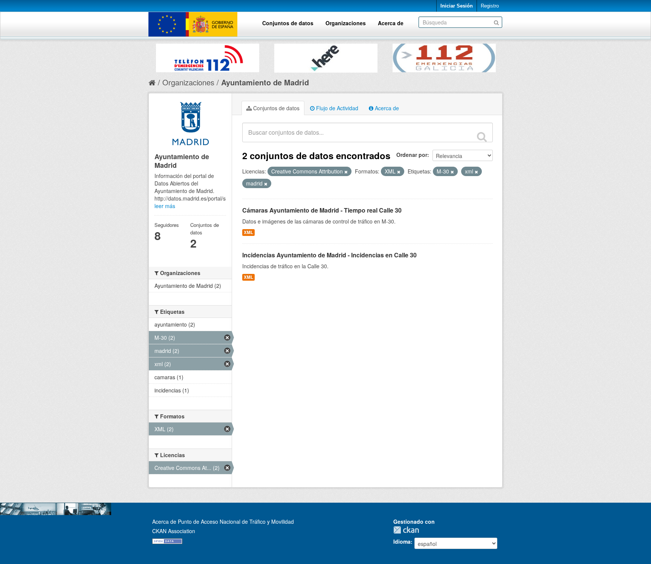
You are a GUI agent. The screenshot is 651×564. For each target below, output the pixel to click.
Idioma (402, 541)
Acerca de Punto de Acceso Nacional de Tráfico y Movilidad (223, 521)
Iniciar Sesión (456, 6)
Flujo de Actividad (336, 108)
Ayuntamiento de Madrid (265, 82)
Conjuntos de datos (287, 23)
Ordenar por (411, 154)
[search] (482, 136)
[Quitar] (346, 172)
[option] (207, 56)
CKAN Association (173, 531)
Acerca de (390, 23)
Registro (490, 6)
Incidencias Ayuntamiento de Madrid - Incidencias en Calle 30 (329, 255)
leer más (164, 206)
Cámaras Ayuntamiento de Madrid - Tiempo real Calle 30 (322, 210)
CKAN (408, 530)
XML (248, 232)
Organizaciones (346, 23)
